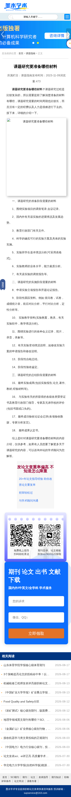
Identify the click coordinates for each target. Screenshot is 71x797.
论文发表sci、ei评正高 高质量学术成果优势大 (27, 756)
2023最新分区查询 (2, 285)
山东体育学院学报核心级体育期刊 (24, 665)
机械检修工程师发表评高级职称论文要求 (27, 683)
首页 (21, 53)
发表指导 (43, 777)
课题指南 (30, 53)
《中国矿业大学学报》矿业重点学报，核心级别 (27, 692)
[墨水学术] (16, 7)
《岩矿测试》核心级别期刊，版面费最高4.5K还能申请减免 (27, 710)
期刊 (24, 777)
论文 (33, 777)
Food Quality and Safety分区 (21, 701)
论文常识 (19, 781)
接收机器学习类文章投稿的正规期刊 (26, 737)
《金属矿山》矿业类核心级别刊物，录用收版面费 (27, 728)
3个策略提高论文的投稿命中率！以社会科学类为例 (27, 674)
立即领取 (36, 633)
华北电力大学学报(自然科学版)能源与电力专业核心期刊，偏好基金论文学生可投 (27, 765)
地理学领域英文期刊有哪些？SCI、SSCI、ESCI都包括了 (27, 719)
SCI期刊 (14, 777)
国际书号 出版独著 (35, 34)
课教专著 (31, 781)
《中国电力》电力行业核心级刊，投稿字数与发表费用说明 (27, 747)
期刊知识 (56, 777)
